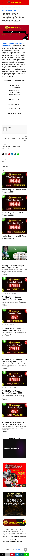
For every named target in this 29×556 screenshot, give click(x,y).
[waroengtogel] (14, 2)
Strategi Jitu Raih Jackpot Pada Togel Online (13, 266)
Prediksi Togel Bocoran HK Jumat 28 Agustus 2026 (13, 298)
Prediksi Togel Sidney (8, 324)
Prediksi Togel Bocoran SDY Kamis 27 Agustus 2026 (14, 423)
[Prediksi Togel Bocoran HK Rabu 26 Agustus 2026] (14, 226)
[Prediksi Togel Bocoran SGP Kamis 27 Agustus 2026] (14, 347)
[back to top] (25, 550)
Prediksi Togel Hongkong (9, 293)
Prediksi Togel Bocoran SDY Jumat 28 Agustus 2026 (14, 329)
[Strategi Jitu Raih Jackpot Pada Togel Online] (14, 253)
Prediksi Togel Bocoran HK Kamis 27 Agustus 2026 (13, 392)
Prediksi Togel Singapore (9, 356)
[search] (26, 2)
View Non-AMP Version (18, 549)
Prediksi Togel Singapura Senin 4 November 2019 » (15, 139)
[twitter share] (3, 154)
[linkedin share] (12, 154)
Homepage (4, 7)
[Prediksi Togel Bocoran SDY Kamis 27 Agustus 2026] (14, 410)
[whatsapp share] (15, 154)
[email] (7, 554)
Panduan (4, 261)
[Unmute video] (14, 448)
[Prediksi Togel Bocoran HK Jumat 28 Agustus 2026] (14, 180)
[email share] (6, 154)
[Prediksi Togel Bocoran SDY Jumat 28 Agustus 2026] (14, 316)
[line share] (18, 154)
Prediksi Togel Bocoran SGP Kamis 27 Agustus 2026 (14, 361)
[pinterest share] (9, 154)
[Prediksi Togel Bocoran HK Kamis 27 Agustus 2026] (14, 203)
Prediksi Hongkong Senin (14, 7)
